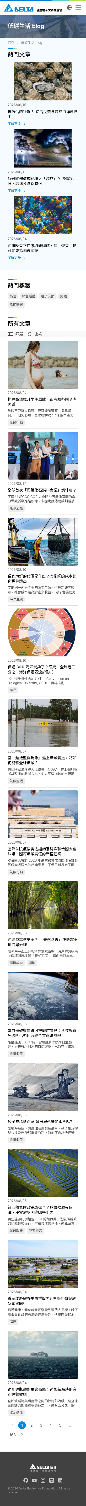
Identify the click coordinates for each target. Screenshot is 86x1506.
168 (12, 1434)
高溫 (13, 296)
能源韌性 (16, 1412)
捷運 (63, 296)
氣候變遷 (16, 304)
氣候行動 (16, 422)
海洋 (13, 690)
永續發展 (16, 1054)
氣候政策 (16, 1230)
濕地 (32, 963)
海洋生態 (16, 599)
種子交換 (47, 296)
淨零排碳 (35, 1230)
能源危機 (16, 508)
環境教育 (16, 963)
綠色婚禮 (28, 296)
